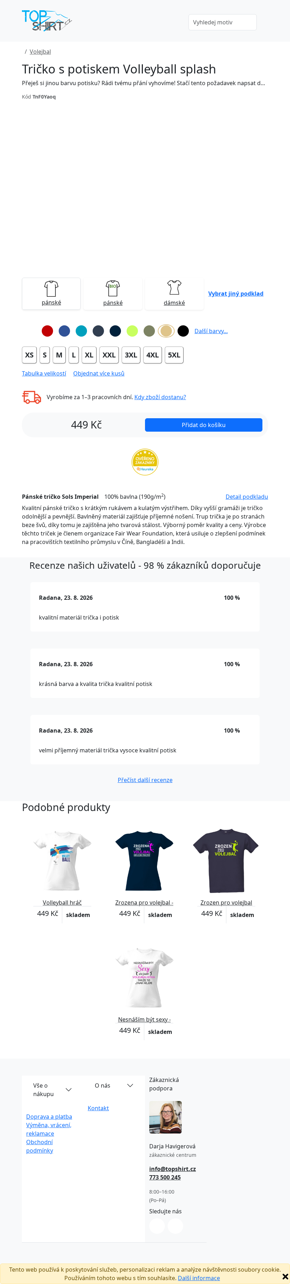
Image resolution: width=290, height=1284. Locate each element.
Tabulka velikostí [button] (44, 373)
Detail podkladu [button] (247, 497)
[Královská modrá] (64, 331)
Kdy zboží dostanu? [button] (160, 397)
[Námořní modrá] (115, 331)
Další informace (199, 1278)
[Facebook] (175, 1226)
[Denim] (98, 331)
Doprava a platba (49, 1116)
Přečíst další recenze (145, 780)
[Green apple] (132, 331)
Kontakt (98, 1108)
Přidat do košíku (204, 425)
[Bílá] (30, 331)
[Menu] (173, 23)
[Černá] (183, 331)
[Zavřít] (285, 1276)
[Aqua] (81, 331)
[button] (236, 293)
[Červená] (47, 331)
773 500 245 (165, 1177)
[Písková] (166, 331)
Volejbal (40, 51)
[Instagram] (157, 1226)
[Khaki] (149, 331)
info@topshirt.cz (172, 1169)
